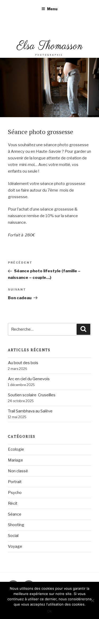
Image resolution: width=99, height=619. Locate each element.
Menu (52, 9)
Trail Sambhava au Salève (30, 411)
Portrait (15, 481)
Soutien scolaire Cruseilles (31, 395)
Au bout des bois (23, 362)
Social (13, 535)
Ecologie (16, 449)
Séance (14, 514)
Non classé (18, 471)
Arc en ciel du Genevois (29, 379)
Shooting (16, 524)
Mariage (15, 460)
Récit (12, 503)
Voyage (15, 546)
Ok (49, 611)
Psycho (15, 492)
